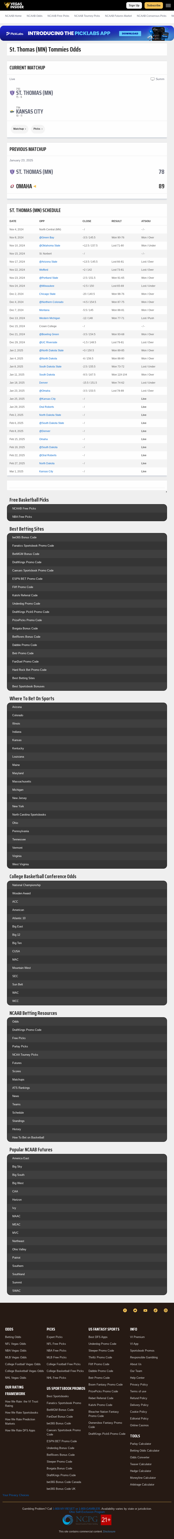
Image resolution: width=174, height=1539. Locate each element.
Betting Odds (13, 1337)
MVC (15, 1232)
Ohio (15, 822)
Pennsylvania (20, 831)
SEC (15, 976)
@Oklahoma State (49, 245)
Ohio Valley (19, 1249)
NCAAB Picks (58, 15)
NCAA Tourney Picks (25, 1054)
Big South (18, 1174)
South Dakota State (50, 366)
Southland (18, 1274)
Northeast (18, 1241)
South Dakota (47, 374)
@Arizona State (48, 261)
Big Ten (17, 943)
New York (18, 806)
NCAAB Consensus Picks (151, 15)
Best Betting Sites (23, 678)
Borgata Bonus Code (25, 628)
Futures (17, 1063)
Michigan (17, 789)
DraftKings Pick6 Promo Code (30, 611)
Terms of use (138, 1391)
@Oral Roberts (47, 455)
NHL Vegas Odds (15, 1377)
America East (20, 1158)
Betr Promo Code (23, 653)
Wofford (43, 269)
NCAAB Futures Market (118, 15)
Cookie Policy (138, 1411)
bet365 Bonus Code (24, 537)
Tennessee (19, 839)
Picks (37, 128)
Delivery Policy (139, 1405)
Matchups (18, 1079)
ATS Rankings (21, 1087)
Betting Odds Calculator (144, 1450)
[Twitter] (135, 1310)
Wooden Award (21, 893)
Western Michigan (49, 318)
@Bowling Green (49, 334)
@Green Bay (46, 237)
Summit (17, 1282)
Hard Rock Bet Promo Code (29, 669)
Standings (18, 1121)
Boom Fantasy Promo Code (105, 1384)
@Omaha (44, 390)
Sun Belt (17, 984)
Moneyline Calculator (143, 1477)
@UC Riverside (48, 342)
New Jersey (19, 798)
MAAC (16, 1216)
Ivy (14, 1208)
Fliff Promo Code (22, 587)
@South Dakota (48, 447)
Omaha (43, 439)
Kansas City (46, 471)
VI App (134, 1343)
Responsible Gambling (144, 1357)
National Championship (26, 885)
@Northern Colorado (51, 302)
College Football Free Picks (64, 1364)
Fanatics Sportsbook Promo (64, 1403)
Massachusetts (21, 781)
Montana (44, 310)
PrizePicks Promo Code (27, 620)
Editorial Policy (139, 1418)
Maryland (18, 773)
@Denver (44, 431)
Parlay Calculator (140, 1443)
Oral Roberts (46, 406)
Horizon (17, 1199)
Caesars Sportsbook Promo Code (32, 570)
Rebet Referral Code (100, 1398)
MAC (15, 959)
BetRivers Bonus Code (26, 636)
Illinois (16, 723)
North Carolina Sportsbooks (29, 814)
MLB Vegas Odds (16, 1357)
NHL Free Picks (56, 1377)
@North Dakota (48, 358)
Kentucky (18, 748)
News (15, 1096)
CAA (15, 1191)
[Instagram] (166, 1310)
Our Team (136, 1371)
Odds (15, 1021)
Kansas (17, 740)
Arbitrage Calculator (142, 1484)
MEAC (16, 1224)
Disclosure (109, 1531)
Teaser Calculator (141, 1464)
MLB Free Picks (57, 1357)
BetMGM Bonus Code (25, 554)
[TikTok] (156, 1310)
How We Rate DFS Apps (20, 1430)
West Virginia (20, 864)
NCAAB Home (13, 15)
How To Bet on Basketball (28, 1137)
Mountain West (21, 967)
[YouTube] (146, 1310)
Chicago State (47, 294)
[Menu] (168, 5)
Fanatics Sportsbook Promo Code (33, 545)
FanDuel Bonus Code (60, 1416)
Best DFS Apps (98, 1337)
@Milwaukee (46, 285)
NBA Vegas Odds (16, 1350)
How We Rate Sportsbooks (21, 1412)
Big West (18, 1183)
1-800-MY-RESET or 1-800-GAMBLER (76, 1508)
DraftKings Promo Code (26, 562)
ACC (15, 901)
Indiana (16, 731)
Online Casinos (139, 1425)
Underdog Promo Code (26, 603)
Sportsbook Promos (142, 1350)
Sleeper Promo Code (59, 1461)
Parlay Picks (20, 1046)
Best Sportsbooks (58, 1396)
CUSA (16, 951)
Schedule (18, 1112)
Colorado (17, 715)
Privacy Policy (139, 1384)
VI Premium (137, 1337)
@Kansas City (47, 398)
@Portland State (48, 277)
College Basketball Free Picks (65, 1371)
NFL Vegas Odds (15, 1343)
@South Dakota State (51, 423)
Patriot (16, 1257)
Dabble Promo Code (24, 645)
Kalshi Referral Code (25, 595)
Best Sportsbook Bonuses (28, 686)
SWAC (16, 1290)
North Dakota (47, 463)
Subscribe (153, 5)
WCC (15, 1001)
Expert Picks (55, 1337)
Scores (16, 1071)
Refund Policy (138, 1398)
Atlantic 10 (18, 918)
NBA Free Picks (22, 516)
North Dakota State (50, 415)
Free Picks (19, 1038)
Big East (17, 926)
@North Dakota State (51, 350)
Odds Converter (139, 1457)
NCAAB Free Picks (24, 508)
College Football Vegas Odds (23, 1364)
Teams (16, 1104)
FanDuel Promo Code (25, 661)
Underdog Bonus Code (60, 1448)
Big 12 (16, 934)
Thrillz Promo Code (100, 1357)
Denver (43, 382)
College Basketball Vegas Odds (24, 1371)
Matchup (18, 128)
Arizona (17, 707)
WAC (15, 992)
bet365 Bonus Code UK (61, 1488)
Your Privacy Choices (16, 1495)
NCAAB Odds (34, 15)
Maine (16, 765)
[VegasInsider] (5, 1314)
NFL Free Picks (56, 1343)
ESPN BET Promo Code (27, 578)
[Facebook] (125, 1310)
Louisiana (18, 756)
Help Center (137, 1377)
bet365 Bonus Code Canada (64, 1482)
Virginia (16, 856)
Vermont (17, 847)
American (18, 910)
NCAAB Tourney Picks (87, 15)
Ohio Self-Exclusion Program (87, 1512)
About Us (136, 1364)
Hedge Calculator (140, 1471)
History (16, 1129)
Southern (17, 1265)
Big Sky (17, 1166)
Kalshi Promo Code (100, 1405)
